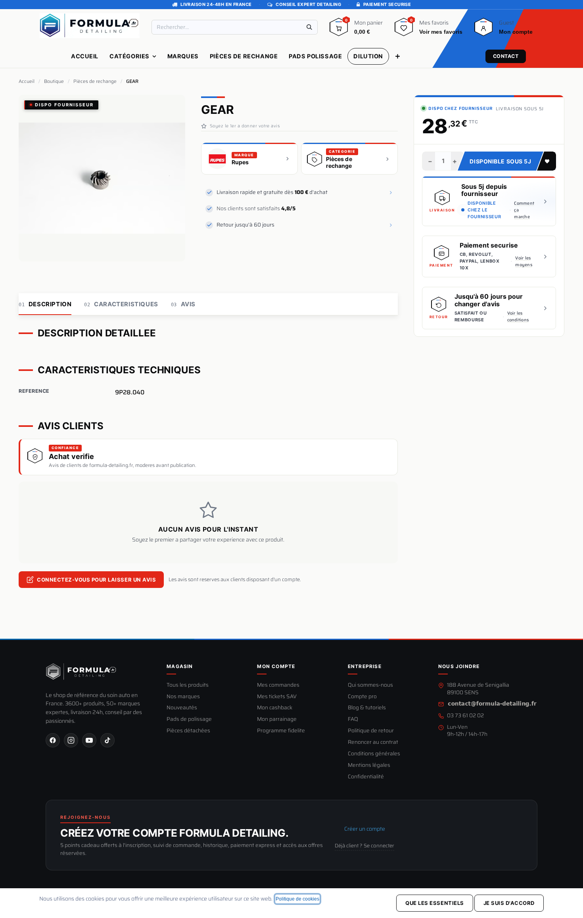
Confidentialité (366, 777)
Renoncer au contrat (373, 742)
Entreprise (365, 666)
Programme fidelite (281, 731)
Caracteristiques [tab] (121, 304)
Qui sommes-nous (370, 685)
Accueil (27, 81)
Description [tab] (45, 304)
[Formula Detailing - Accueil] (81, 671)
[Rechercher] (309, 27)
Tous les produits (188, 685)
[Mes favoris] (404, 29)
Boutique (54, 81)
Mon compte (276, 666)
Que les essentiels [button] (434, 903)
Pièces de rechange (95, 81)
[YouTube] (89, 740)
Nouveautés (182, 708)
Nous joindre (458, 666)
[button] (546, 161)
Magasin (180, 666)
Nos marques (183, 697)
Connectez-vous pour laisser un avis (96, 579)
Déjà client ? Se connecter (364, 846)
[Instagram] (71, 740)
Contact (506, 56)
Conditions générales (374, 754)
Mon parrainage (277, 719)
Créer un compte (364, 828)
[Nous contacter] (492, 704)
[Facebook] (53, 740)
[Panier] (339, 29)
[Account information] (483, 29)
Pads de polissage (189, 719)
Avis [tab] (183, 304)
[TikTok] (107, 740)
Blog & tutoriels (367, 708)
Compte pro (362, 697)
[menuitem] (84, 56)
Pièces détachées (188, 731)
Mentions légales (369, 765)
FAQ (353, 719)
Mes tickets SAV (277, 697)
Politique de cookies (297, 899)
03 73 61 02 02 (465, 716)
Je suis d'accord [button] (509, 903)
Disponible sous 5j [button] (500, 160)
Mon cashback (274, 708)
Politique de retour (371, 731)
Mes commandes (278, 685)
